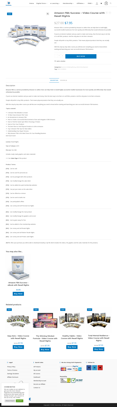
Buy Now (81, 56)
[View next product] (110, 12)
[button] (47, 13)
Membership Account (40, 381)
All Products (37, 367)
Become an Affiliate (39, 384)
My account (37, 370)
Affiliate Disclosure (12, 377)
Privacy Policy (11, 367)
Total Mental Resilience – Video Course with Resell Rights (98, 338)
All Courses (37, 373)
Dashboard (37, 377)
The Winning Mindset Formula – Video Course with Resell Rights (45, 338)
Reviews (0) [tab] (63, 80)
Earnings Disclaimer (13, 373)
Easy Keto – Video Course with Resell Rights (18, 337)
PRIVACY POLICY (10, 401)
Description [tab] (54, 80)
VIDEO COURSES (61, 69)
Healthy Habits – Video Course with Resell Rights (72, 337)
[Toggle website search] (111, 3)
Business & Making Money (68, 67)
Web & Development (82, 67)
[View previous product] (106, 12)
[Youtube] (100, 367)
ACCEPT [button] (19, 401)
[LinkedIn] (94, 367)
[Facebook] (88, 367)
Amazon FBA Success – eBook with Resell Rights (18, 284)
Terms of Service (12, 370)
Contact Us (37, 387)
